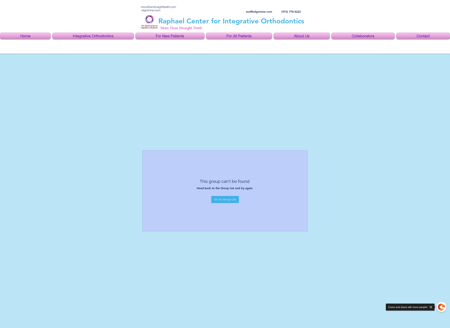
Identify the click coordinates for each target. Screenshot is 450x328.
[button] (93, 36)
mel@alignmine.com (259, 11)
